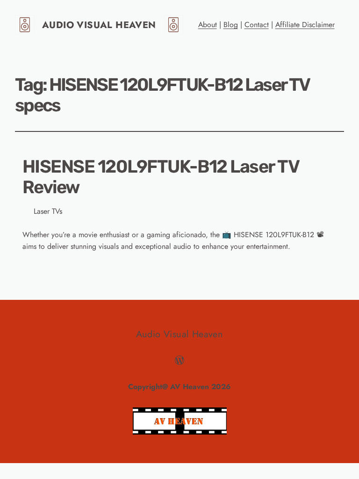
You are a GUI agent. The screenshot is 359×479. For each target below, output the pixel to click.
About (207, 24)
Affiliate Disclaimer (305, 24)
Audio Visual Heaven (99, 25)
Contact (256, 24)
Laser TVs (48, 211)
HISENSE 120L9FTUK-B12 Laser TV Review (160, 177)
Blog (230, 24)
